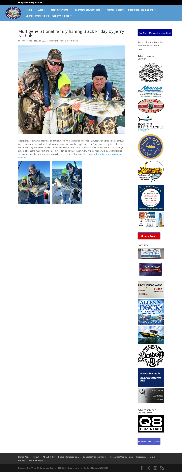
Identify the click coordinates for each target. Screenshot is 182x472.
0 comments (72, 40)
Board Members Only (68, 457)
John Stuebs (26, 40)
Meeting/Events (60, 10)
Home (29, 10)
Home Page (23, 457)
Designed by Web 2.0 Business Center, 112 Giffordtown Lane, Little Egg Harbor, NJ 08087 (63, 468)
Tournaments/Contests (88, 10)
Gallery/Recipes (60, 16)
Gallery (21, 460)
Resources (141, 457)
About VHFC (49, 457)
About (41, 10)
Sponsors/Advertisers (37, 16)
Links (152, 457)
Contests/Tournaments (94, 457)
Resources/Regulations (140, 10)
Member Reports (116, 10)
